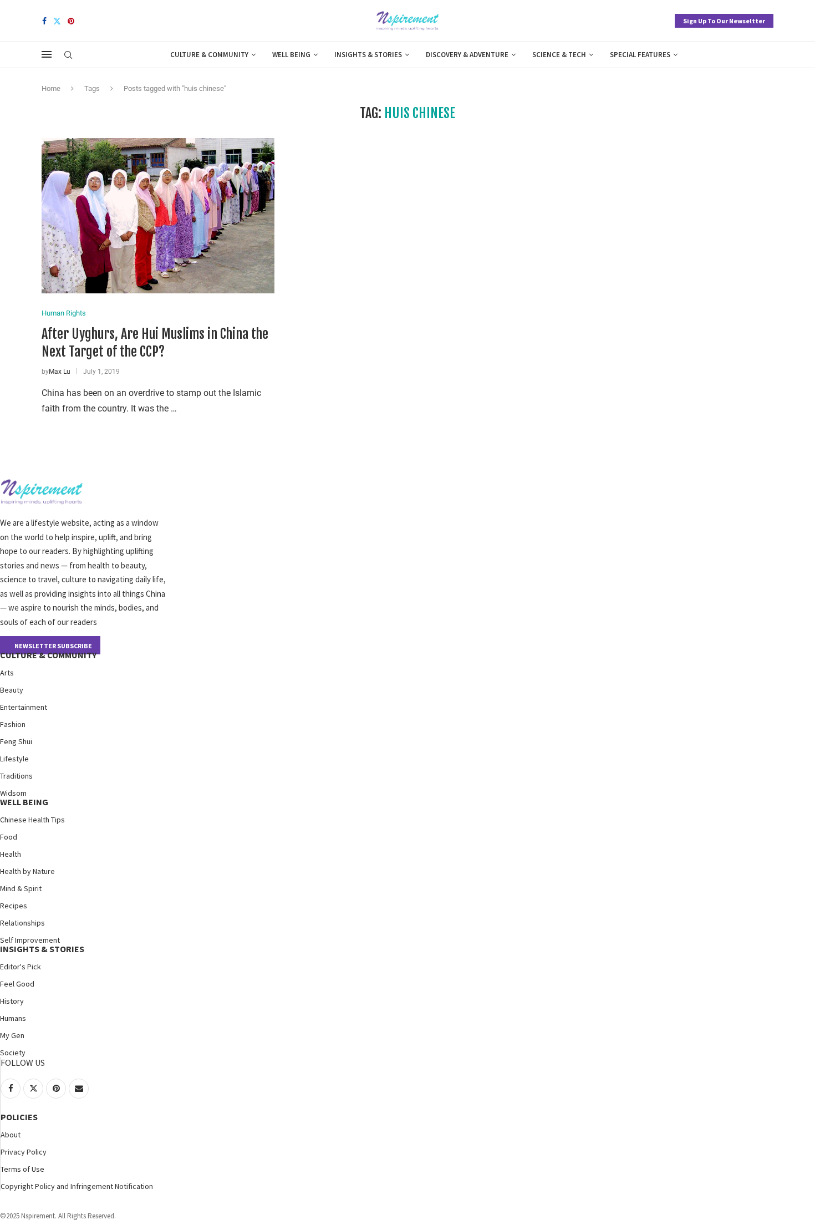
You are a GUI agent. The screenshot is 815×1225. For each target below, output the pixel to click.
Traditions (16, 776)
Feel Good (17, 984)
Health (10, 854)
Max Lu (59, 371)
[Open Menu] (47, 54)
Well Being (291, 54)
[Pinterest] (71, 21)
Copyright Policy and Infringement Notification (77, 1186)
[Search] (68, 55)
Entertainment (23, 707)
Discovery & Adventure (467, 54)
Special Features (640, 54)
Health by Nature (27, 871)
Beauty (11, 690)
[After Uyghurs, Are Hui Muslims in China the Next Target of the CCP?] (158, 215)
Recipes (13, 905)
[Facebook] (44, 21)
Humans (13, 1018)
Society (13, 1052)
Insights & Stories (368, 54)
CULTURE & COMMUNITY (48, 654)
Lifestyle (14, 759)
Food (8, 837)
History (12, 1001)
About (11, 1134)
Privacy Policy (24, 1152)
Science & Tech (559, 54)
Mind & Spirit (21, 888)
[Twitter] (57, 21)
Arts (7, 673)
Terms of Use (22, 1169)
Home (51, 88)
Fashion (13, 724)
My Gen (12, 1035)
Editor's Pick (20, 966)
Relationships (22, 923)
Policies (19, 1116)
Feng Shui (16, 741)
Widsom (13, 793)
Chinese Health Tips (32, 820)
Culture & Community (209, 54)
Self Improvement (30, 940)
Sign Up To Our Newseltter (724, 21)
